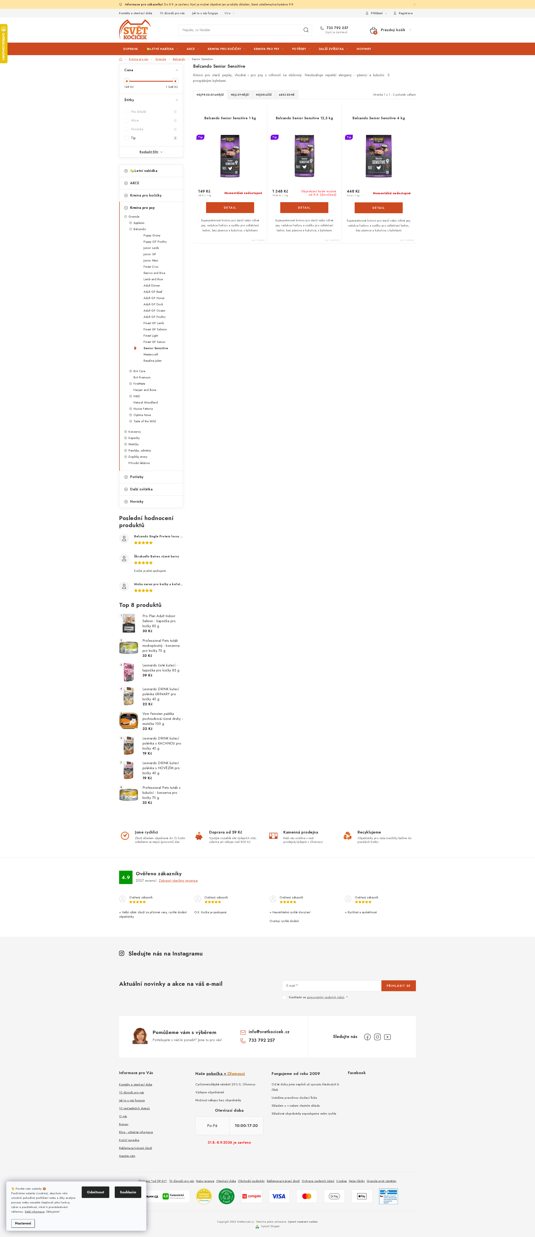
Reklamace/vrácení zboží (135, 1148)
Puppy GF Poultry (155, 242)
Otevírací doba (226, 1181)
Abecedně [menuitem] (287, 95)
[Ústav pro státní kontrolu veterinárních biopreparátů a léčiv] (388, 1196)
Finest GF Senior (155, 342)
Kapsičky (134, 438)
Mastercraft (151, 354)
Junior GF (150, 254)
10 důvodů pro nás (172, 13)
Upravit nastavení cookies (303, 1222)
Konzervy (135, 432)
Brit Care (139, 371)
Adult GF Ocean (154, 310)
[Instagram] (377, 1037)
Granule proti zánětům (381, 1181)
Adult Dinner (152, 285)
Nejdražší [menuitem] (264, 95)
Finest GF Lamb (154, 323)
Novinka (153, 129)
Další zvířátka (141, 489)
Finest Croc (151, 267)
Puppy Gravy (152, 235)
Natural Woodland (146, 402)
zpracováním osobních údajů (325, 997)
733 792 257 (337, 28)
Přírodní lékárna (139, 463)
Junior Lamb (151, 248)
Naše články (357, 1181)
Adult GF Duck (153, 304)
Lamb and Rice (153, 279)
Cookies (341, 1181)
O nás (123, 1116)
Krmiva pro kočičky (146, 195)
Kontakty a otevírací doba (135, 13)
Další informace (35, 1212)
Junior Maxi (151, 260)
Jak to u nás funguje (205, 13)
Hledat (306, 30)
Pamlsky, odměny (140, 450)
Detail (230, 207)
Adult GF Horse (154, 298)
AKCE (134, 183)
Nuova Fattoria (143, 409)
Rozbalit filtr (149, 152)
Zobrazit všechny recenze (178, 880)
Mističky (134, 444)
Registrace (406, 13)
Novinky (137, 501)
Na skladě (153, 111)
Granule (134, 216)
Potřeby (137, 477)
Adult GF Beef (153, 292)
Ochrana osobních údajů (318, 1181)
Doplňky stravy (138, 457)
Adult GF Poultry (155, 317)
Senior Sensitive (156, 348)
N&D (137, 396)
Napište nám (127, 1156)
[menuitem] (130, 49)
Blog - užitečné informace (136, 1132)
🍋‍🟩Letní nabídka (143, 170)
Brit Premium (142, 377)
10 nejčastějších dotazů (134, 1108)
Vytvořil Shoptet (270, 1226)
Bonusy (123, 1124)
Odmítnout (95, 1192)
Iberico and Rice (154, 273)
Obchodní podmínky (251, 1181)
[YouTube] (387, 1037)
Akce (153, 120)
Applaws (139, 223)
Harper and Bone (145, 390)
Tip (153, 138)
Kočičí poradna (129, 1140)
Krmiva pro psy (142, 207)
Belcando (140, 229)
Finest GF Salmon (155, 329)
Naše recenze (205, 1181)
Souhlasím (128, 1192)
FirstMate (139, 384)
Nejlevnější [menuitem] (240, 95)
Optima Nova (142, 415)
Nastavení (23, 1223)
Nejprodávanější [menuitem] (210, 95)
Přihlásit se (399, 986)
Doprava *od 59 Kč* (153, 1181)
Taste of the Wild (145, 421)
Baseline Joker (153, 361)
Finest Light (151, 336)
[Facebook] (367, 1037)
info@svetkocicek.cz (269, 1032)
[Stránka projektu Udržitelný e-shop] (226, 1196)
